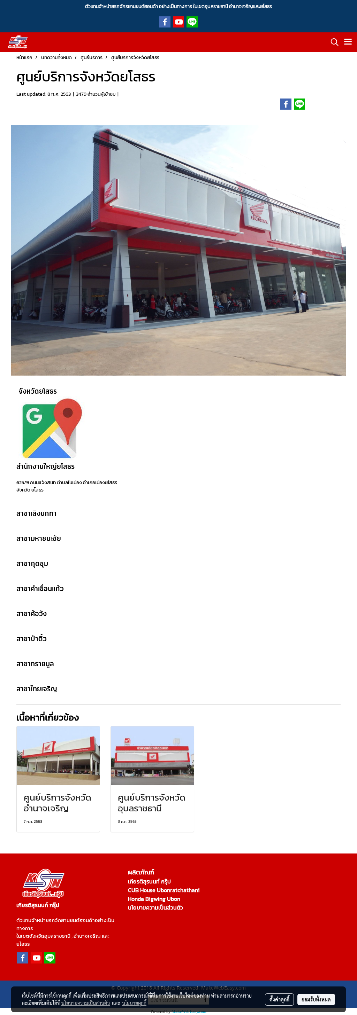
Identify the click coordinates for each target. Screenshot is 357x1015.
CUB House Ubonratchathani (164, 890)
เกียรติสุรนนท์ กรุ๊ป (149, 881)
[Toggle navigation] (348, 42)
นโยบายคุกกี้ (134, 1003)
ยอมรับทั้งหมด (316, 999)
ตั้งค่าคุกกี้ (279, 999)
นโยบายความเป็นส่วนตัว (155, 907)
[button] (332, 42)
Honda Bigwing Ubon (154, 899)
